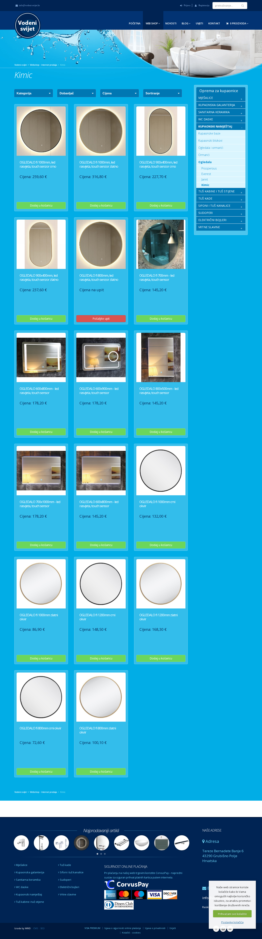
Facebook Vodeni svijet (216, 929)
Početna (134, 23)
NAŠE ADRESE (211, 830)
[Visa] (155, 895)
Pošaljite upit (101, 319)
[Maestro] (139, 895)
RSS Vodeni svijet (230, 929)
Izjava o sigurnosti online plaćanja (122, 928)
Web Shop (152, 23)
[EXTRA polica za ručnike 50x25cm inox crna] (121, 842)
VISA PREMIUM (92, 928)
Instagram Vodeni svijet (223, 929)
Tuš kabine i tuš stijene (29, 902)
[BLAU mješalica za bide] (21, 842)
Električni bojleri (69, 887)
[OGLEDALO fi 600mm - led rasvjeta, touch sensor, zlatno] (81, 842)
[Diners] (119, 905)
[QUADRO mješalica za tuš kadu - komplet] (61, 842)
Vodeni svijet (20, 65)
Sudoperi (65, 879)
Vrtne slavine (67, 894)
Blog (185, 23)
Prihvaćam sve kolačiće (232, 914)
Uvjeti (199, 23)
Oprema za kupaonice (218, 90)
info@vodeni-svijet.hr (29, 5)
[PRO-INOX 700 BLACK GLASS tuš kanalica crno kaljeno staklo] (182, 842)
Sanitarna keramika (28, 879)
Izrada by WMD (22, 928)
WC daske (21, 887)
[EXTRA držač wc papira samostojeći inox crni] (41, 842)
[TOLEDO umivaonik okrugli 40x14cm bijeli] (141, 842)
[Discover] (170, 895)
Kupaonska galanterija (29, 872)
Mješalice (21, 865)
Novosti (170, 23)
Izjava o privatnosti (155, 928)
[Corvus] (126, 884)
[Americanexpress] (110, 895)
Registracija (203, 5)
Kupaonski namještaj (28, 894)
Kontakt (214, 23)
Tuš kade (65, 865)
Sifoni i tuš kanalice (71, 872)
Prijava (186, 5)
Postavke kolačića (232, 922)
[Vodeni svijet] (27, 19)
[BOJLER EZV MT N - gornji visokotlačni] (101, 842)
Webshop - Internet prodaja (43, 65)
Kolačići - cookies (131, 932)
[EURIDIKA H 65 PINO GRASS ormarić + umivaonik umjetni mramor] (162, 842)
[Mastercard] (124, 895)
